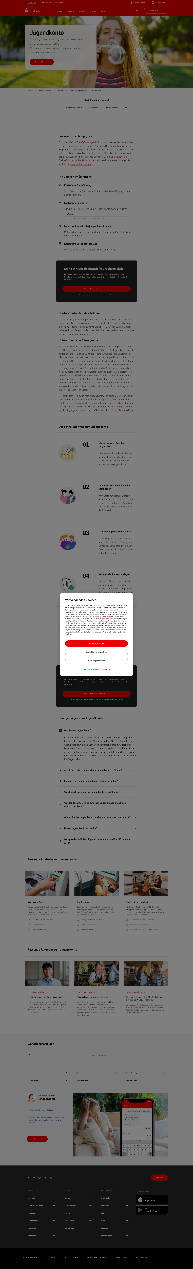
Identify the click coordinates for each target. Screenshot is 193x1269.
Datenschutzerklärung (106, 619)
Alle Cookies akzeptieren (96, 643)
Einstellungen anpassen (96, 661)
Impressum (106, 670)
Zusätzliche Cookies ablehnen (96, 652)
